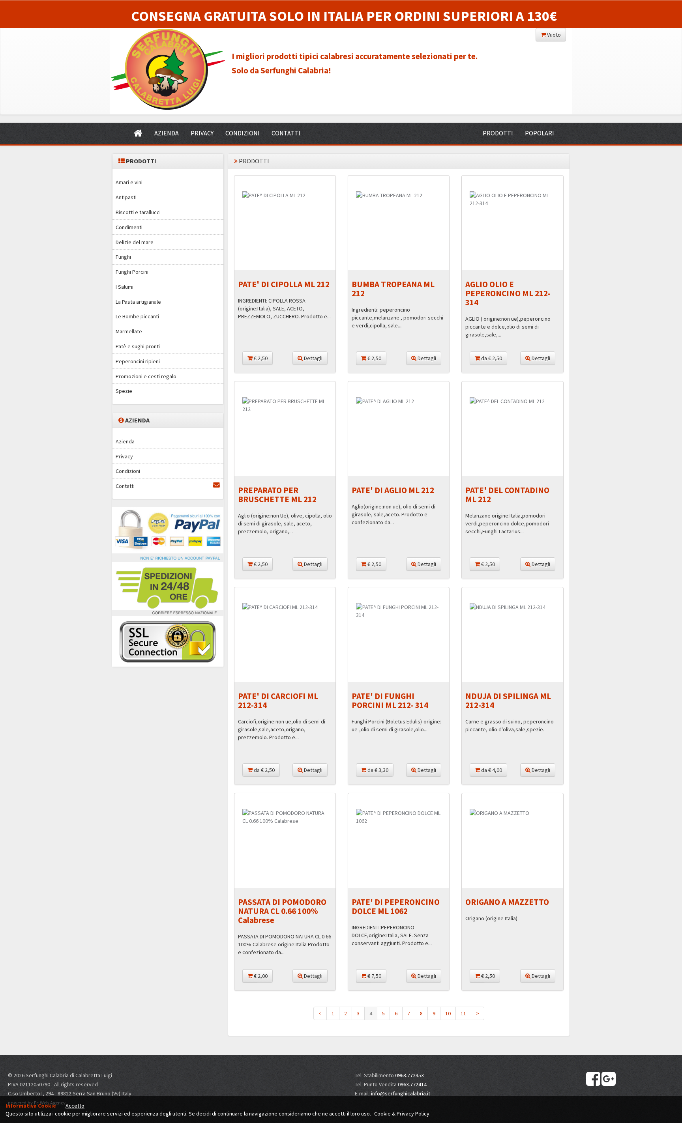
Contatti (125, 486)
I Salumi (124, 286)
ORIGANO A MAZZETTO (507, 902)
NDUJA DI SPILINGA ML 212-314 (508, 700)
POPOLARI (539, 133)
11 (463, 1013)
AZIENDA (166, 133)
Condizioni (128, 471)
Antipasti (126, 197)
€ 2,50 (260, 358)
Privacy (124, 456)
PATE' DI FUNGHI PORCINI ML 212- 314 (390, 700)
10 (448, 1013)
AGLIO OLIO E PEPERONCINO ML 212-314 (508, 293)
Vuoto (553, 34)
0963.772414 (412, 1084)
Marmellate (129, 331)
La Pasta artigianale (138, 301)
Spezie (124, 390)
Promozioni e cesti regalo (146, 376)
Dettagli (312, 358)
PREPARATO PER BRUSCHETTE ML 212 (277, 495)
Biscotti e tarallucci (138, 212)
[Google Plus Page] (608, 1079)
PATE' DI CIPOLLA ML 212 (284, 284)
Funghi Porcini (132, 271)
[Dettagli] (285, 195)
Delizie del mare (135, 242)
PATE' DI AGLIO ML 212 (393, 490)
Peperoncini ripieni (138, 361)
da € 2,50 (491, 358)
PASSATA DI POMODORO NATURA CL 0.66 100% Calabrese (282, 911)
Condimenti (129, 227)
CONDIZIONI (242, 133)
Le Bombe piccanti (137, 316)
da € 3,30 (377, 770)
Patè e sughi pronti (138, 346)
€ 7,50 (373, 975)
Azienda (125, 441)
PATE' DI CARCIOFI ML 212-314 (278, 700)
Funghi (123, 256)
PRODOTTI (498, 133)
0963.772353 (409, 1075)
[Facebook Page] (593, 1079)
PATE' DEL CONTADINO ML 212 (507, 495)
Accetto (75, 1105)
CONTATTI (286, 133)
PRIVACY (202, 133)
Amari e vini (129, 182)
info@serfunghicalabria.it (400, 1093)
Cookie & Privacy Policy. (402, 1113)
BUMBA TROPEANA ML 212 (393, 289)
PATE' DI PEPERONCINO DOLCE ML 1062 (396, 906)
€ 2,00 (260, 975)
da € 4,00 (491, 770)
